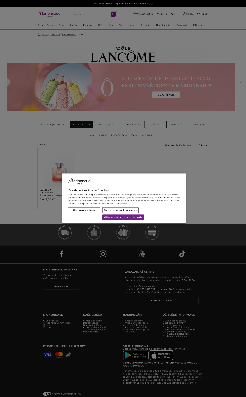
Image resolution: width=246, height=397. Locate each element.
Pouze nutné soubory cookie (120, 210)
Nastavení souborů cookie (84, 210)
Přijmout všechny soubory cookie (123, 217)
